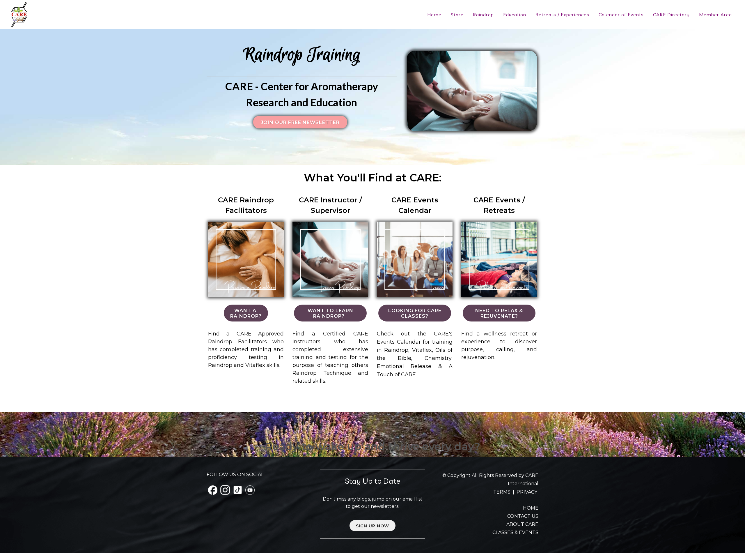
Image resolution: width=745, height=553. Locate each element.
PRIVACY (527, 492)
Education (514, 14)
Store (457, 14)
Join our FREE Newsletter (300, 122)
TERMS (502, 492)
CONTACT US (522, 516)
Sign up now (372, 526)
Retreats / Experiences (562, 14)
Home (434, 14)
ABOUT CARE (522, 524)
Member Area (715, 14)
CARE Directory (671, 14)
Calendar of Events (621, 14)
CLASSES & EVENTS (515, 532)
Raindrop (483, 14)
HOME (530, 508)
